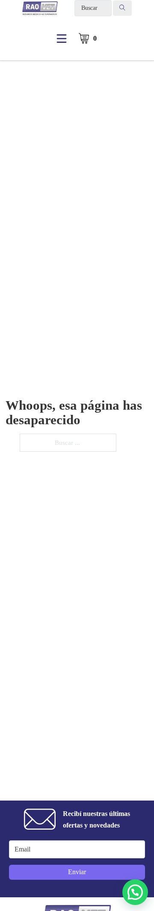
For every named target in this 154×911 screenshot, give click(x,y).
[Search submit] (122, 8)
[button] (135, 892)
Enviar (77, 871)
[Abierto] (61, 38)
